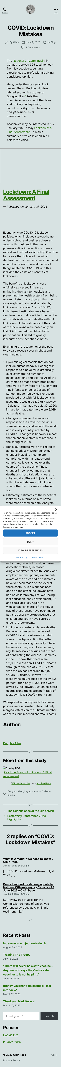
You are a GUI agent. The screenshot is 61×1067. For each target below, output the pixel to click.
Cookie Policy (21, 557)
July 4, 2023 (33, 42)
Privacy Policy (38, 557)
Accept (30, 532)
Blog (53, 42)
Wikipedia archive (21, 783)
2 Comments (33, 47)
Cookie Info (10, 1035)
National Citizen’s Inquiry (29, 60)
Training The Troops (16, 954)
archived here (44, 783)
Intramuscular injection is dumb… (25, 943)
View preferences (30, 550)
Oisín (16, 42)
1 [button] (25, 95)
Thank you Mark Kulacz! (19, 1001)
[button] (56, 509)
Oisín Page (19, 1054)
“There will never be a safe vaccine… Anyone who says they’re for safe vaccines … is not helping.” (28, 970)
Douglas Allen (12, 743)
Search (49, 1016)
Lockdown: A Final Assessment (26, 195)
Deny (30, 541)
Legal (27, 791)
